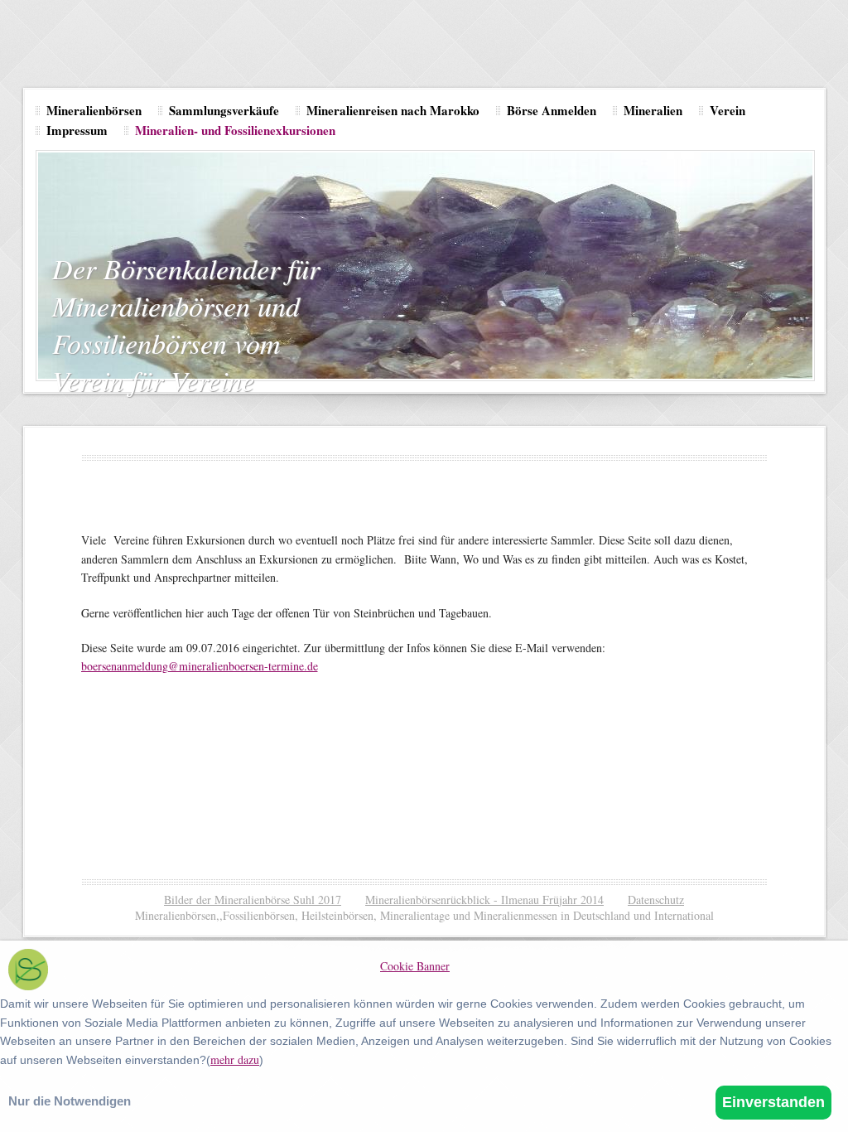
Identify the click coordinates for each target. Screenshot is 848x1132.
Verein (727, 110)
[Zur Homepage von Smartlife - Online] (28, 971)
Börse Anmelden (551, 110)
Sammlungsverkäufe (224, 110)
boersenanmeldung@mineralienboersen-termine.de (199, 666)
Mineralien (653, 110)
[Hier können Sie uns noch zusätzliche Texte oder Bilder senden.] (382, 797)
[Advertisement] (382, 765)
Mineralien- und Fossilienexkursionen (235, 130)
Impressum (77, 130)
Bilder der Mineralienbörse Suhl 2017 (252, 899)
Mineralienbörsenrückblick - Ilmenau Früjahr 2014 (484, 899)
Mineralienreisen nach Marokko (392, 110)
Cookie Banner (415, 966)
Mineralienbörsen (94, 110)
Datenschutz (656, 899)
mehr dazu (234, 1059)
